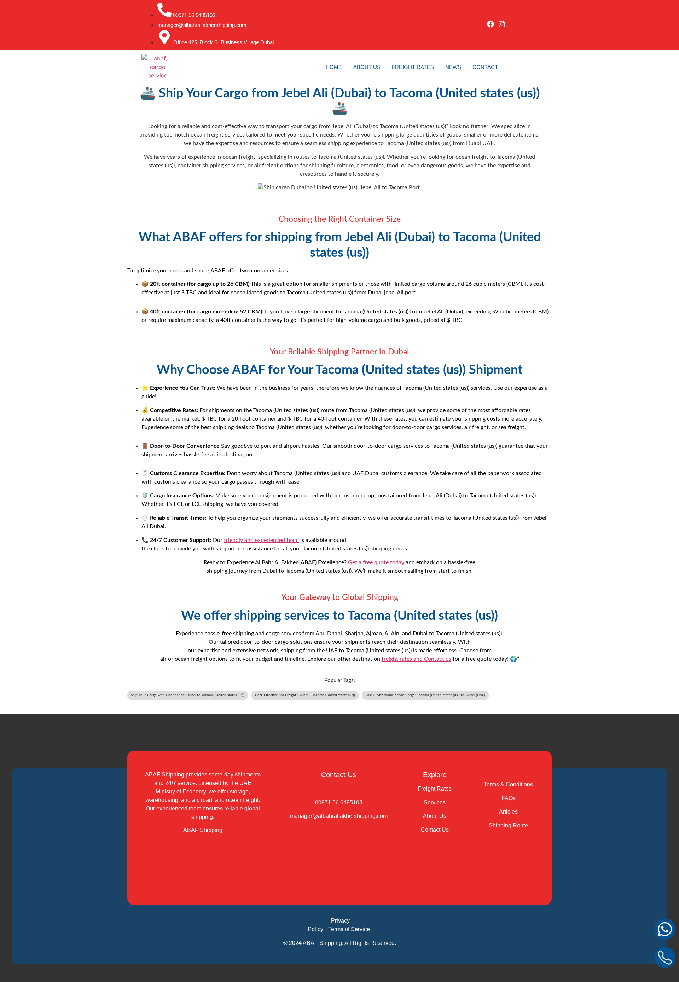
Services (435, 802)
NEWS (453, 67)
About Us (434, 816)
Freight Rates (435, 789)
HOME (334, 67)
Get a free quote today (376, 562)
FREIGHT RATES (413, 67)
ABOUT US (367, 67)
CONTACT (485, 67)
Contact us (437, 659)
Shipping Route (508, 825)
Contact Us (435, 830)
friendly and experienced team (261, 540)
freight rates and (403, 659)
